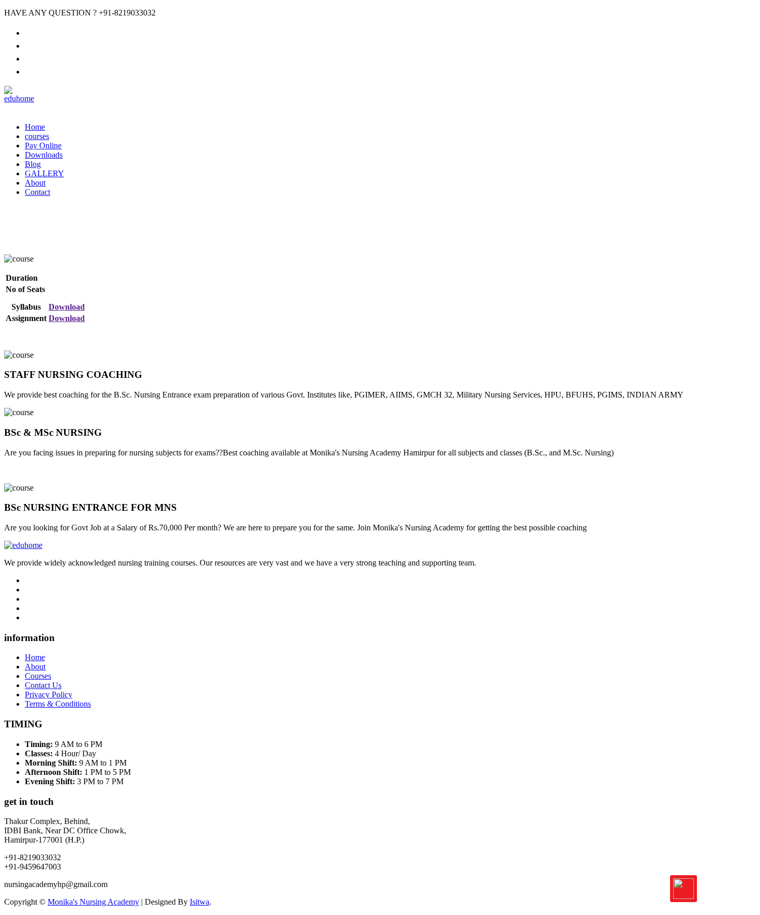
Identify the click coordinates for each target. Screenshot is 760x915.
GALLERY (44, 173)
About (35, 182)
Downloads (44, 154)
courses (37, 136)
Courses (38, 676)
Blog (33, 164)
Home (35, 127)
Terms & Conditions (58, 703)
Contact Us (43, 685)
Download (67, 306)
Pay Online (43, 145)
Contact (37, 192)
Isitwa (199, 901)
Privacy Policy (48, 694)
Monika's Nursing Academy (93, 901)
